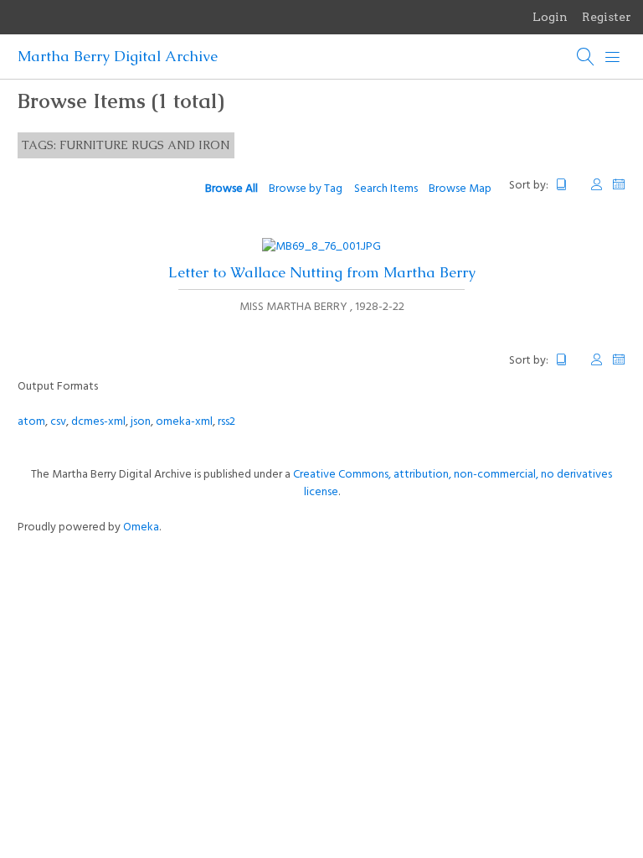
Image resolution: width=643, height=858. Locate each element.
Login (550, 16)
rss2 (226, 422)
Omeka (141, 527)
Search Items (386, 189)
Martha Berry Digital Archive (118, 56)
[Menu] (612, 57)
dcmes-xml (98, 422)
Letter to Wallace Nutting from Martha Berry (322, 272)
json (141, 422)
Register (606, 16)
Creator (597, 185)
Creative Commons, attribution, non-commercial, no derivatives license (452, 483)
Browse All (231, 189)
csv (58, 422)
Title (568, 185)
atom (31, 422)
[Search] (586, 57)
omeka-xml (184, 422)
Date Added (618, 185)
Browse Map (460, 189)
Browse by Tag (305, 189)
